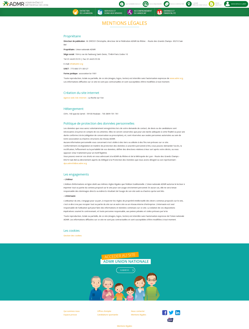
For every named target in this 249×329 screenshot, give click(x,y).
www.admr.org (176, 78)
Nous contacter (138, 311)
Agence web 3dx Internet (75, 97)
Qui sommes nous (72, 311)
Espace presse (70, 314)
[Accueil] (13, 4)
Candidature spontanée (107, 314)
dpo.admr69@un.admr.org (75, 163)
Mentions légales (138, 314)
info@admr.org (76, 63)
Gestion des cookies (73, 235)
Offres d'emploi (104, 311)
